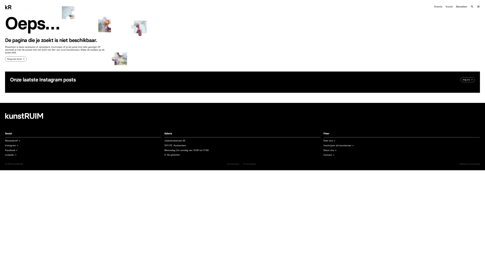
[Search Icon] (472, 6)
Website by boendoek (470, 164)
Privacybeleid (249, 164)
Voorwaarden (233, 164)
